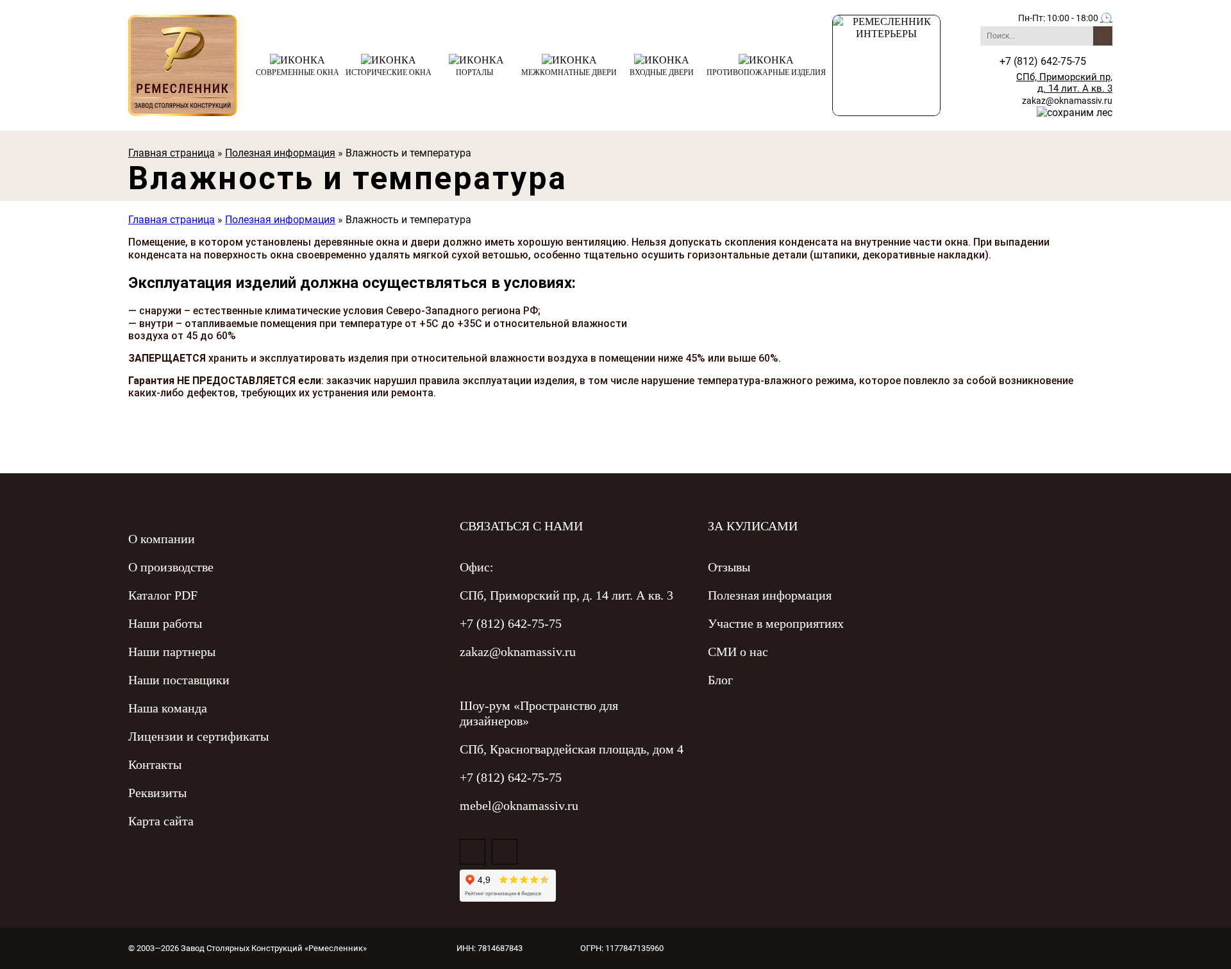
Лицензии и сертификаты (198, 736)
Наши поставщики (179, 680)
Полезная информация (280, 153)
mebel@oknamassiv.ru (519, 805)
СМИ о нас (738, 652)
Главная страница (171, 153)
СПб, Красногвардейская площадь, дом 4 (571, 749)
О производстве (171, 567)
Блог (720, 680)
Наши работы (165, 623)
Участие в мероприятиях (776, 623)
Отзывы (729, 567)
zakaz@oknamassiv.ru (1067, 101)
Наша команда (167, 708)
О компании (161, 539)
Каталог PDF (162, 595)
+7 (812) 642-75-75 (511, 623)
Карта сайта (161, 821)
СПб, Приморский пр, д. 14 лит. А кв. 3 (1064, 82)
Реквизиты (157, 793)
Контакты (154, 764)
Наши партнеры (171, 652)
